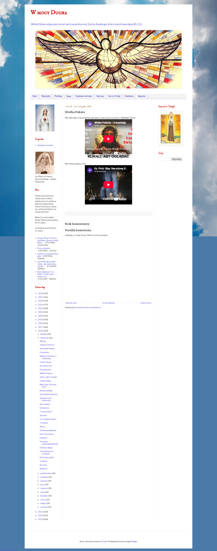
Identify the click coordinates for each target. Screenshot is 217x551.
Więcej (42, 341)
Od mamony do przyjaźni (46, 452)
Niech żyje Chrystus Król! (48, 385)
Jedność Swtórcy (47, 345)
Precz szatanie (43, 248)
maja (42, 492)
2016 (40, 331)
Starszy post (146, 303)
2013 (40, 519)
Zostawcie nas (46, 366)
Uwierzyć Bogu (46, 447)
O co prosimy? (46, 411)
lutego (43, 503)
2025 (40, 297)
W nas (42, 426)
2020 (40, 316)
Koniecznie (44, 408)
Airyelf (104, 541)
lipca (42, 484)
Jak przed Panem (47, 348)
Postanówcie (45, 369)
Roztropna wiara (47, 457)
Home (35, 96)
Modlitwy (58, 96)
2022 (40, 308)
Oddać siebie (45, 381)
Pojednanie (129, 96)
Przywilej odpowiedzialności (49, 442)
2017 (40, 327)
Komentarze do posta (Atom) (88, 307)
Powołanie (44, 352)
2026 (40, 293)
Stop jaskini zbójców (48, 394)
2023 (40, 304)
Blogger (133, 541)
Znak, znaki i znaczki (48, 377)
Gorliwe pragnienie (48, 430)
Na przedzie (45, 404)
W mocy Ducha (49, 12)
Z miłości (43, 461)
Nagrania (141, 96)
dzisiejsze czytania (45, 145)
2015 (40, 512)
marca (43, 499)
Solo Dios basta (46, 434)
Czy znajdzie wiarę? (48, 419)
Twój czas (100, 96)
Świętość (43, 468)
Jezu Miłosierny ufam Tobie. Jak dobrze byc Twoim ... (46, 263)
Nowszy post (71, 303)
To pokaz (44, 423)
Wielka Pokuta (46, 373)
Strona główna (108, 303)
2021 (40, 312)
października (46, 473)
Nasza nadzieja (46, 390)
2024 (40, 301)
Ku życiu (43, 465)
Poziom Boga (45, 362)
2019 (40, 319)
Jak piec (43, 415)
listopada (44, 338)
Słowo (68, 96)
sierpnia (44, 481)
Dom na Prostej (114, 96)
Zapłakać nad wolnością (45, 399)
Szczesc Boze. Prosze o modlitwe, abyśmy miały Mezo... (47, 240)
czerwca (44, 488)
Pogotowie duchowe (84, 96)
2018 (40, 323)
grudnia (43, 334)
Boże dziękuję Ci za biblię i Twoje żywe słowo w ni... (45, 274)
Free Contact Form (8, 550)
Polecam (43, 438)
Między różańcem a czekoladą (48, 357)
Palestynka (45, 96)
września (44, 477)
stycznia (44, 507)
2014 (40, 515)
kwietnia (44, 496)
